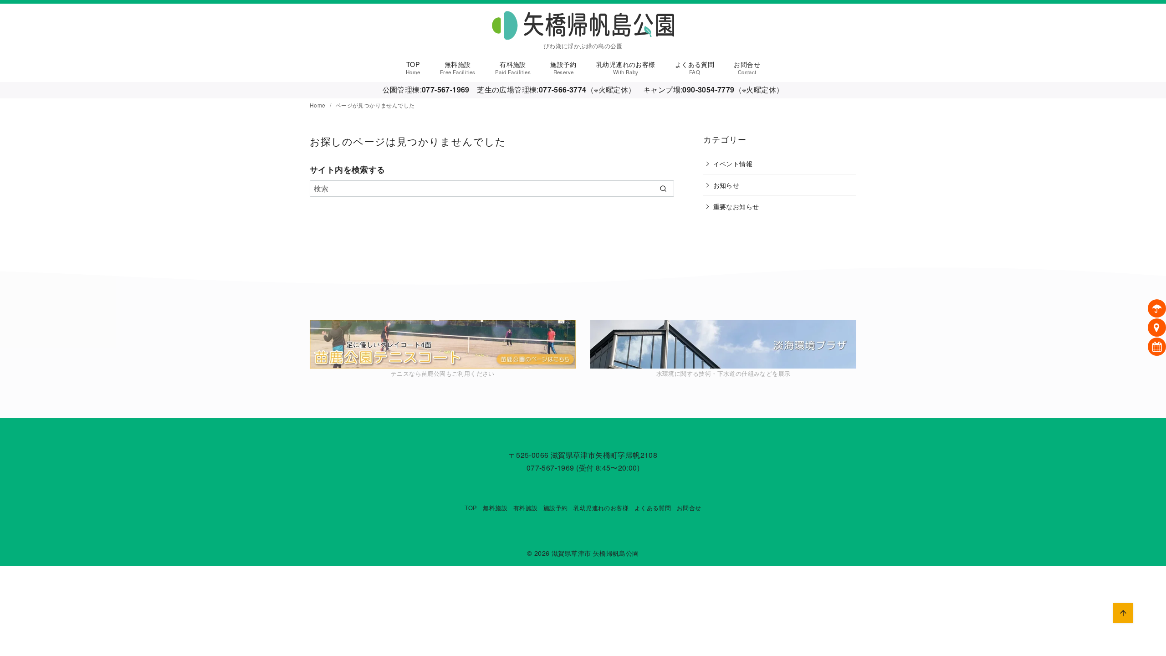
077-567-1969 (550, 467)
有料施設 (513, 67)
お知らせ (726, 185)
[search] (663, 188)
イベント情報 (732, 163)
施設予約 (563, 67)
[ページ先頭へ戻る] (1123, 613)
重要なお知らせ (736, 206)
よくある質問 (694, 67)
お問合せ (747, 67)
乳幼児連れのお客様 (625, 67)
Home (318, 105)
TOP (413, 67)
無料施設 (458, 67)
